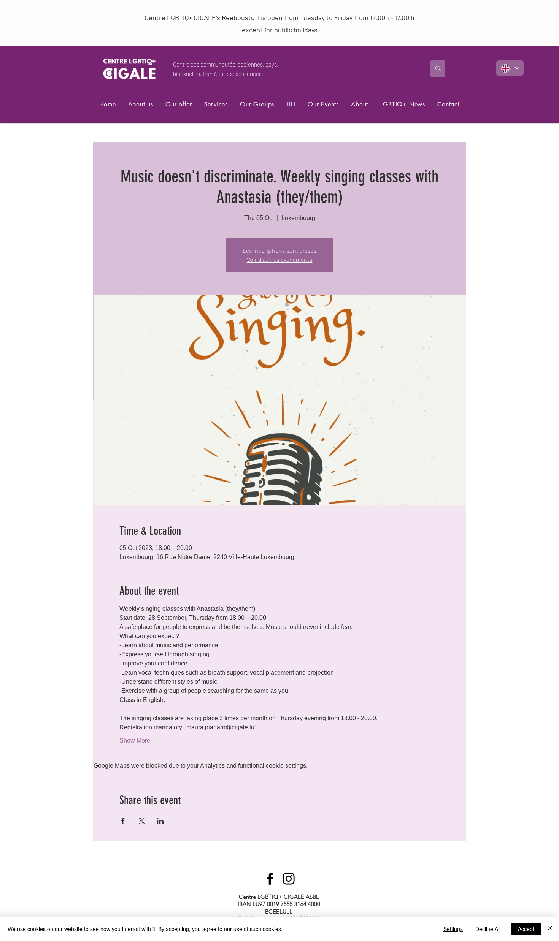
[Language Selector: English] (510, 68)
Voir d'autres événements (280, 259)
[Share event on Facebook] (123, 821)
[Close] (549, 929)
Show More (134, 740)
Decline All (487, 929)
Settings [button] (453, 929)
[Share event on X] (141, 821)
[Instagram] (289, 879)
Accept (526, 929)
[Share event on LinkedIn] (160, 821)
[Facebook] (270, 879)
